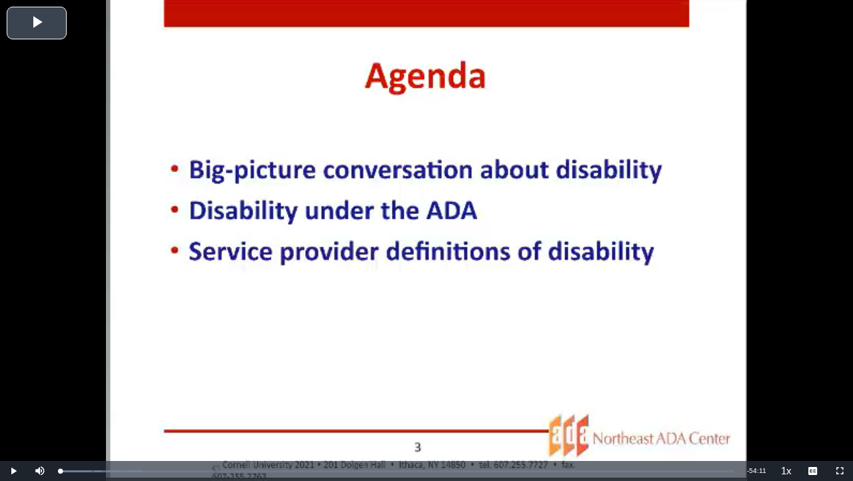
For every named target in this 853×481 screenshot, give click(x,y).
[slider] (397, 471)
